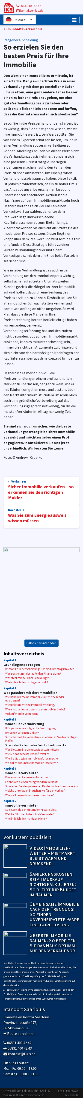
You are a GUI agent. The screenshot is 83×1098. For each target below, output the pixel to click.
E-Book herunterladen (41, 643)
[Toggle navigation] (74, 20)
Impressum (72, 1090)
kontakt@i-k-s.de (32, 10)
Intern (60, 1090)
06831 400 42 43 (20, 1048)
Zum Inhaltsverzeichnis (22, 29)
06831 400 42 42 (30, 6)
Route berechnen (20, 1033)
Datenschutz (71, 1095)
